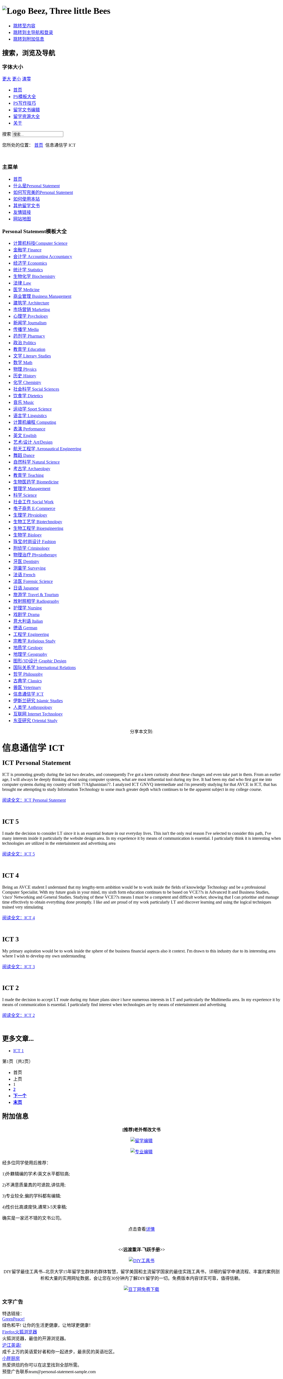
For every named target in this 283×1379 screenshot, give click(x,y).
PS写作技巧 (24, 103)
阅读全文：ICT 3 (18, 966)
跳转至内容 (24, 25)
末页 (17, 1102)
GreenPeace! (13, 1319)
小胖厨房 (11, 1358)
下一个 (20, 1095)
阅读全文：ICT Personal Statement (34, 800)
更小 (16, 79)
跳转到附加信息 (28, 39)
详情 (150, 1229)
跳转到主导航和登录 (33, 32)
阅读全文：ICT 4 (18, 917)
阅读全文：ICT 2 (18, 1015)
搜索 (7, 134)
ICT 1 (18, 1050)
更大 (6, 79)
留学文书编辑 (26, 109)
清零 (26, 79)
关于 (17, 123)
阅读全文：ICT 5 (18, 854)
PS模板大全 (24, 96)
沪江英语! (11, 1345)
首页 (17, 90)
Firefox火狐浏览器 (19, 1332)
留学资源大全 (26, 116)
